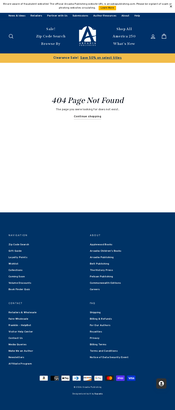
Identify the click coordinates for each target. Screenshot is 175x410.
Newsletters (16, 357)
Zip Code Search (51, 36)
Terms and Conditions (104, 351)
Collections (16, 270)
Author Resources (105, 16)
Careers (95, 289)
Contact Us (16, 338)
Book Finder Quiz (19, 289)
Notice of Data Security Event (109, 357)
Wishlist (14, 264)
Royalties (96, 332)
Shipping (95, 312)
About (125, 16)
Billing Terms (98, 344)
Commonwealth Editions (105, 283)
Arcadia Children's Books (105, 251)
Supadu (99, 393)
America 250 (124, 36)
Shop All (124, 29)
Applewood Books (101, 244)
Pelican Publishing (101, 276)
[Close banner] (171, 6)
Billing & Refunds (101, 319)
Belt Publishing (99, 264)
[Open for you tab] (161, 383)
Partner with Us (57, 16)
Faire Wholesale (18, 319)
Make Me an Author (21, 351)
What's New (124, 44)
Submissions (80, 16)
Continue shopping (87, 116)
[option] (87, 58)
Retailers (36, 16)
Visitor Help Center (21, 332)
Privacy (94, 338)
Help (137, 16)
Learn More (107, 8)
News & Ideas (17, 16)
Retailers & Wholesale (22, 312)
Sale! (50, 29)
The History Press (101, 270)
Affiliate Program (20, 364)
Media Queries (18, 344)
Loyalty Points (18, 257)
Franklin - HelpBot (20, 325)
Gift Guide (15, 251)
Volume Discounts (20, 283)
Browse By (51, 44)
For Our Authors (100, 325)
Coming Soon (17, 276)
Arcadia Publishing (102, 257)
